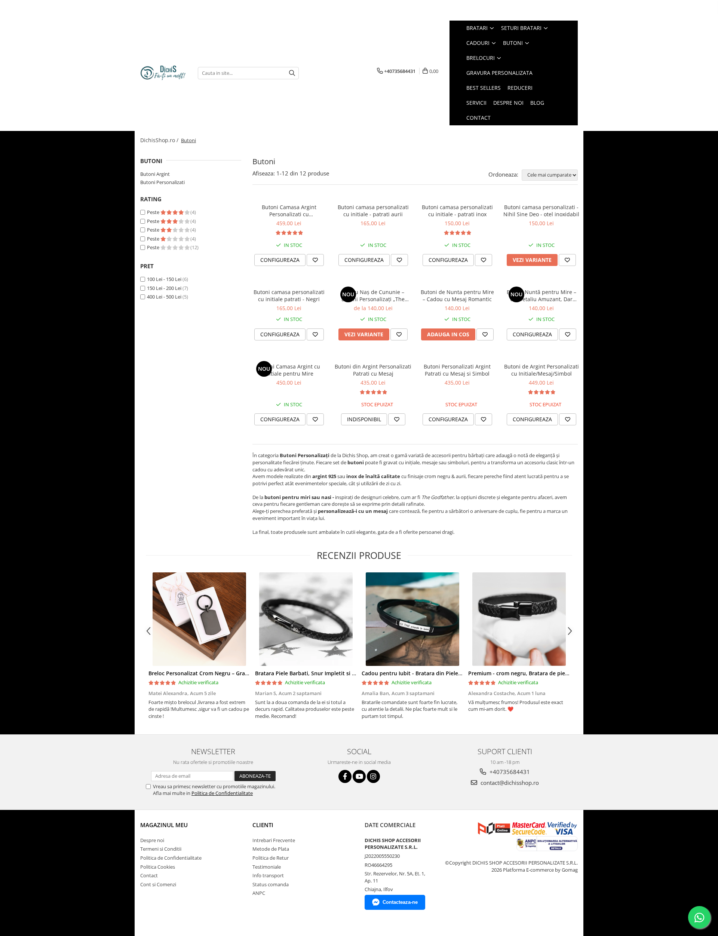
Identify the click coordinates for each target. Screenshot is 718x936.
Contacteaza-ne (400, 902)
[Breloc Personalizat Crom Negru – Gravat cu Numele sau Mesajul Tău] (199, 619)
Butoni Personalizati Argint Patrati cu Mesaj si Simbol (457, 370)
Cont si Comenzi (158, 884)
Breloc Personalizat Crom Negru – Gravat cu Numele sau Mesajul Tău (236, 673)
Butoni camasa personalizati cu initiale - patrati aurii (373, 211)
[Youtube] (359, 776)
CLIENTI (262, 825)
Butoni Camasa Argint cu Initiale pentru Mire (289, 370)
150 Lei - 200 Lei (164, 288)
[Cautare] (292, 73)
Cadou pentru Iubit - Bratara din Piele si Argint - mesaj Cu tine (441, 673)
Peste (153, 212)
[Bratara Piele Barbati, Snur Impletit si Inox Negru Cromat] (305, 619)
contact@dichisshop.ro (509, 782)
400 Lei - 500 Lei (164, 296)
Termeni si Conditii (160, 848)
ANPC (258, 893)
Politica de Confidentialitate (222, 793)
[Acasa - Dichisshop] (163, 73)
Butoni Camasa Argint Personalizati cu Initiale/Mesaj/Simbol (289, 211)
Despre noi (152, 840)
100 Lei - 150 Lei (164, 279)
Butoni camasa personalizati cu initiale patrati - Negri (289, 295)
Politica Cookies (157, 866)
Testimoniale (266, 866)
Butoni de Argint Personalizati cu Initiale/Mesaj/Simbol (541, 370)
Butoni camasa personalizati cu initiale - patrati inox (457, 211)
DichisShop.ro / (160, 140)
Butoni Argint (155, 174)
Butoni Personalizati (162, 182)
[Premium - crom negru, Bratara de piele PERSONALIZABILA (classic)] (519, 619)
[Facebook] (345, 776)
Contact (149, 875)
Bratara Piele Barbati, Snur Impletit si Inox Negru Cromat (328, 673)
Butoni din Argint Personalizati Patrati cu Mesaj (373, 370)
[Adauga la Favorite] (315, 260)
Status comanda (270, 884)
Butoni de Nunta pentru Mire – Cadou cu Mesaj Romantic (457, 295)
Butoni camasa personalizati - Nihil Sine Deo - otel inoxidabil (541, 211)
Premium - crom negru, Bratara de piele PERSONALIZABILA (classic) (553, 673)
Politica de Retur (270, 857)
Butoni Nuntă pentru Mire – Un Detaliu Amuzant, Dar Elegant (541, 295)
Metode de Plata (270, 848)
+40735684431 (509, 772)
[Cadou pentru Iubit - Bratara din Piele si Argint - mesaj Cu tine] (412, 619)
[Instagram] (373, 776)
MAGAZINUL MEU (164, 825)
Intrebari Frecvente (273, 840)
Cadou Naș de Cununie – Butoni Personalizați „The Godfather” (373, 295)
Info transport (268, 875)
